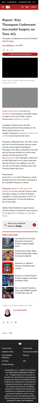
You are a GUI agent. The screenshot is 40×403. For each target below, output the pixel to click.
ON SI (4, 2)
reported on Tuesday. (21, 119)
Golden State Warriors (11, 111)
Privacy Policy (6, 348)
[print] (15, 322)
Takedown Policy (7, 352)
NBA (10, 333)
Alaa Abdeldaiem (8, 45)
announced (11, 158)
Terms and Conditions (30, 352)
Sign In (34, 7)
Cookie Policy (27, 348)
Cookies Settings (8, 364)
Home (4, 333)
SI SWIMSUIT (12, 2)
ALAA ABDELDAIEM (20, 310)
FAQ (24, 361)
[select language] (27, 7)
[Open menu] (3, 7)
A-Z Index (5, 361)
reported (14, 177)
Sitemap (26, 355)
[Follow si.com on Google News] (34, 225)
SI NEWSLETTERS (24, 2)
